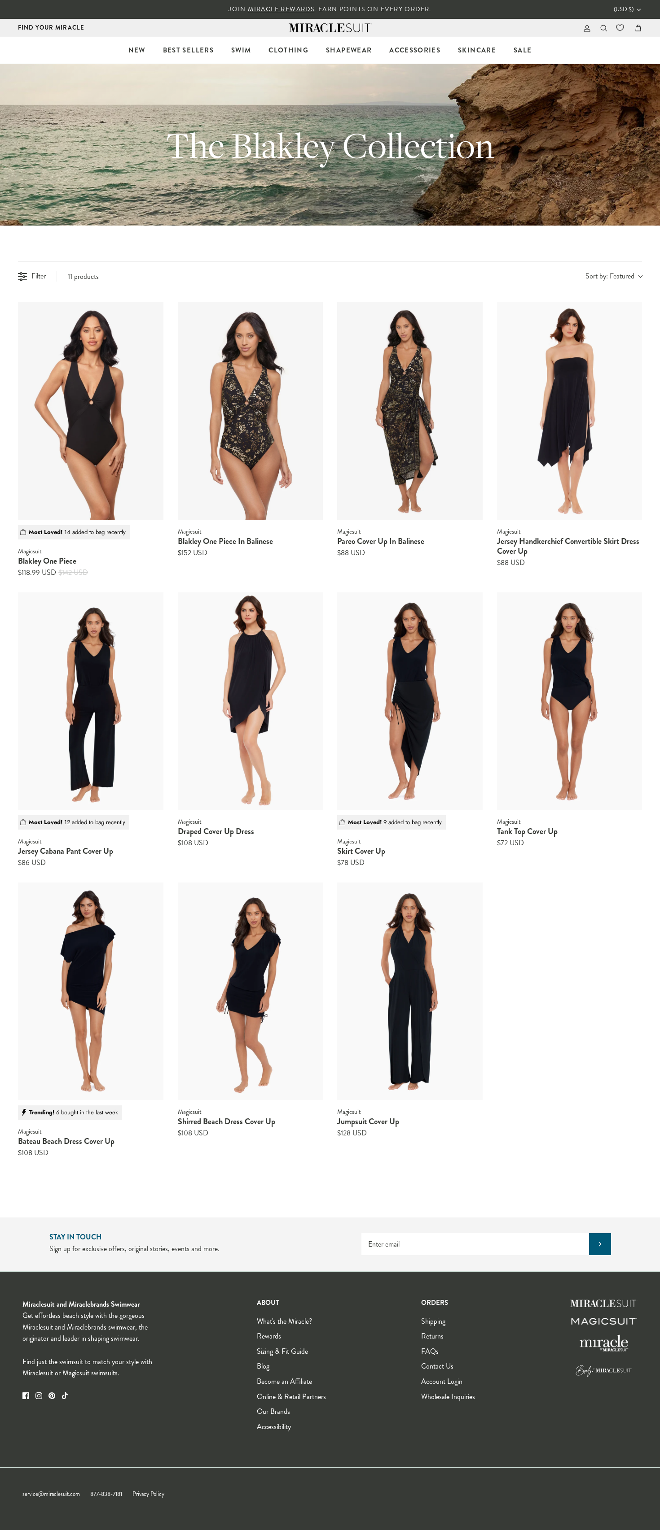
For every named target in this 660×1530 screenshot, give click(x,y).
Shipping (433, 1321)
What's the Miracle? (284, 1321)
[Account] (585, 28)
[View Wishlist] (620, 27)
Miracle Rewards (281, 9)
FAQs (430, 1351)
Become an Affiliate (284, 1381)
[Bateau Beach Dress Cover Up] (90, 991)
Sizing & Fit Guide (282, 1351)
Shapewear (349, 50)
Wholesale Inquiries (448, 1396)
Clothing (288, 50)
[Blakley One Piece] (90, 411)
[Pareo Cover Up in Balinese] (410, 411)
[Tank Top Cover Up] (569, 701)
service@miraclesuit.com (51, 1494)
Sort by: (609, 276)
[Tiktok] (65, 1395)
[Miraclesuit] (330, 28)
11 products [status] (83, 276)
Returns (432, 1336)
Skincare (477, 50)
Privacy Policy (148, 1494)
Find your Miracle (51, 27)
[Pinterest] (51, 1395)
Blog (263, 1366)
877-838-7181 (106, 1494)
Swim (241, 50)
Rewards (269, 1336)
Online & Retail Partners (291, 1396)
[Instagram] (38, 1395)
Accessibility (274, 1426)
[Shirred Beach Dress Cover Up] (250, 991)
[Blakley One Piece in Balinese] (250, 411)
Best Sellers (188, 50)
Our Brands (273, 1411)
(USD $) (624, 9)
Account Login (441, 1381)
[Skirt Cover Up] (410, 701)
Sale (523, 50)
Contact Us (437, 1366)
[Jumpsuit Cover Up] (410, 991)
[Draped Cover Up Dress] (250, 701)
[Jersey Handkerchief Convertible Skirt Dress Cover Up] (569, 411)
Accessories (414, 50)
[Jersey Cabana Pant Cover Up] (90, 701)
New (136, 50)
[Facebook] (25, 1395)
